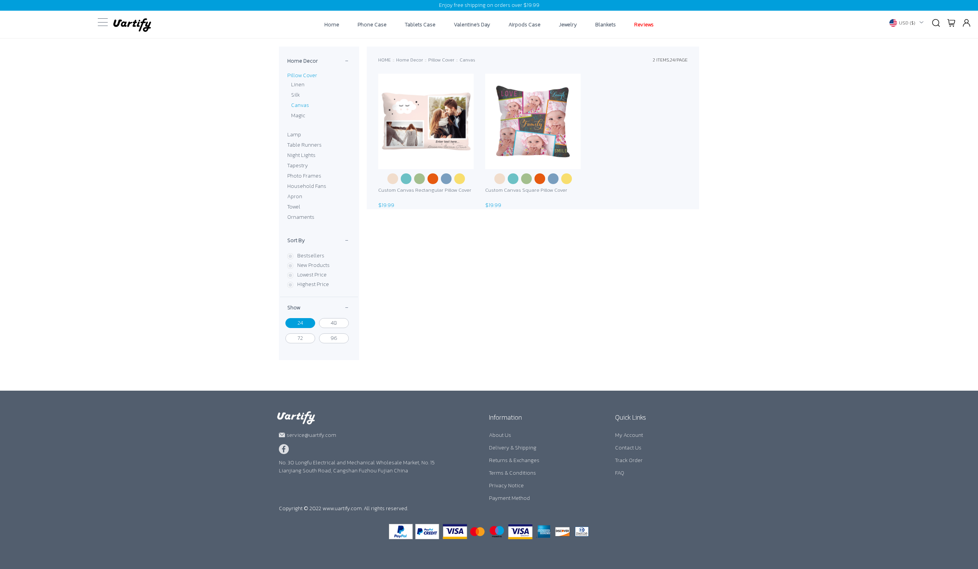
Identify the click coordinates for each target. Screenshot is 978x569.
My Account (629, 435)
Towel (293, 207)
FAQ (619, 473)
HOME (384, 60)
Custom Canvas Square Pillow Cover (526, 190)
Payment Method (509, 498)
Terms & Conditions (512, 473)
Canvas (300, 105)
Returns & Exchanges (514, 460)
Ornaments (300, 217)
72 (300, 338)
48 (334, 323)
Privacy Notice (506, 486)
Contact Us (628, 448)
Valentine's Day (472, 24)
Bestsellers (310, 256)
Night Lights (301, 155)
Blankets (605, 24)
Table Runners (304, 145)
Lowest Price (312, 275)
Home (331, 24)
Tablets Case (420, 24)
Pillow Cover (302, 75)
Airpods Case (524, 24)
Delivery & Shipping (512, 448)
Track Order (629, 460)
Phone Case (372, 24)
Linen (297, 85)
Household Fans (306, 186)
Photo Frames (304, 176)
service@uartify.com (311, 435)
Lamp (294, 135)
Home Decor (302, 61)
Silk (295, 95)
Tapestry (297, 166)
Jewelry (568, 24)
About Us (500, 435)
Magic (298, 116)
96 (333, 338)
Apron (294, 196)
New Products (313, 265)
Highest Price (313, 284)
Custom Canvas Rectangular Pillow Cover (424, 190)
